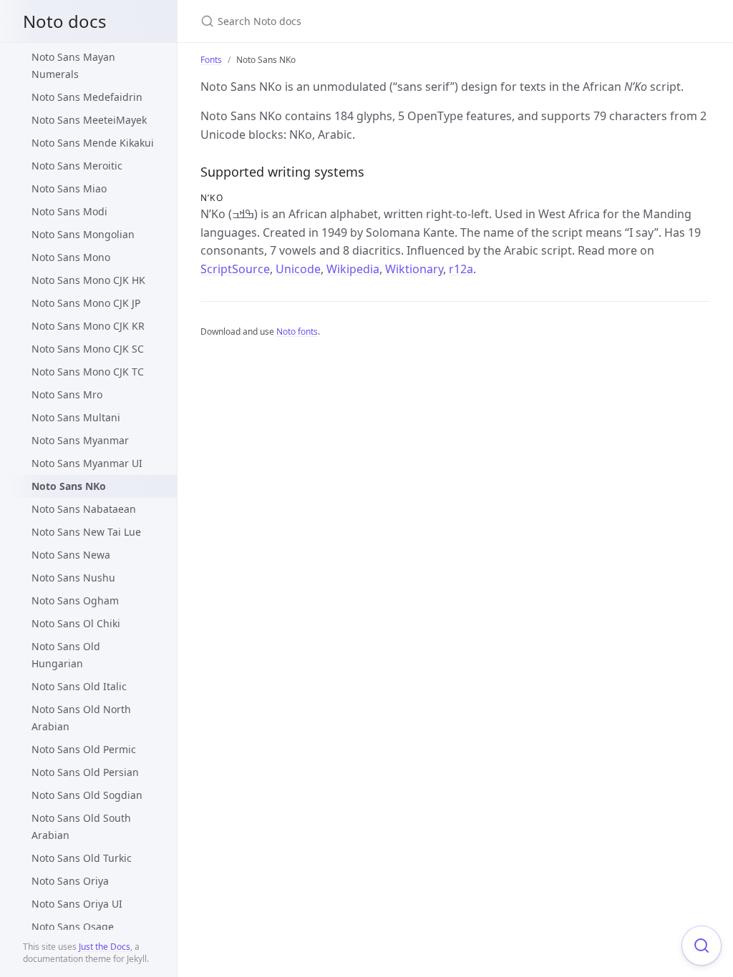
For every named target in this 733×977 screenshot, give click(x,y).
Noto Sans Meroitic (76, 165)
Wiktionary (414, 269)
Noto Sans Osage (72, 926)
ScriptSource (235, 269)
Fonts (211, 60)
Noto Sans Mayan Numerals (73, 65)
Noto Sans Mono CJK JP (85, 303)
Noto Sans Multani (75, 417)
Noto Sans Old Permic (83, 749)
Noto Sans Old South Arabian (81, 826)
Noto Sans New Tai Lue (86, 532)
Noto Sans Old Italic (79, 686)
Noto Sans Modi (69, 211)
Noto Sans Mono (70, 257)
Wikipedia (352, 269)
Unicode (298, 269)
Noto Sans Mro (66, 394)
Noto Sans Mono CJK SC (87, 348)
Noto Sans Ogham (75, 600)
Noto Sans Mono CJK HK (88, 280)
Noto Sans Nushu (73, 577)
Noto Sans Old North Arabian (81, 717)
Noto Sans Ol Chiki (75, 623)
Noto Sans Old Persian (85, 772)
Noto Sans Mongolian (83, 234)
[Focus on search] (701, 946)
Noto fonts (297, 331)
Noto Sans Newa (70, 554)
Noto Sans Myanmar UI (86, 463)
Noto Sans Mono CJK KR (88, 326)
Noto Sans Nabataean (83, 509)
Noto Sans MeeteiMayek (89, 120)
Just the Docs (104, 947)
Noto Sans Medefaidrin (86, 97)
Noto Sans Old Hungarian (65, 654)
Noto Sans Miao (69, 188)
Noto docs (65, 21)
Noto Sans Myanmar (80, 440)
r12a (461, 269)
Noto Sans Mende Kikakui (92, 142)
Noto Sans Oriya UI (76, 903)
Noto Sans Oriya (70, 881)
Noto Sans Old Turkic (81, 858)
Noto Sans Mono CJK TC (87, 371)
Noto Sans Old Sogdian (86, 795)
